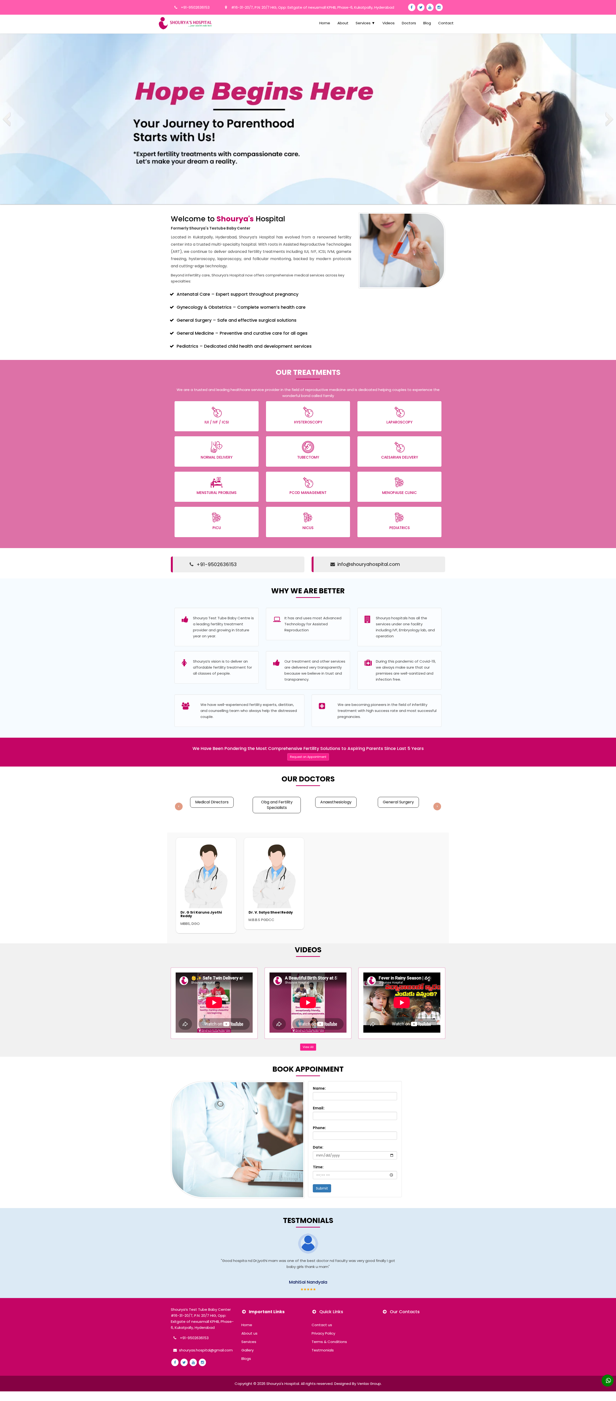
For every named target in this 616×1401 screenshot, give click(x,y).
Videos (388, 23)
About (342, 23)
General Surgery (398, 802)
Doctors (409, 23)
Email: (318, 1108)
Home (324, 23)
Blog (427, 23)
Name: (319, 1088)
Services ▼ (365, 23)
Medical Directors (212, 802)
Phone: (319, 1127)
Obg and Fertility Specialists (277, 804)
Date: (318, 1147)
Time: (318, 1167)
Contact (446, 23)
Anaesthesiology (336, 802)
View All (308, 1047)
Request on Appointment (308, 757)
